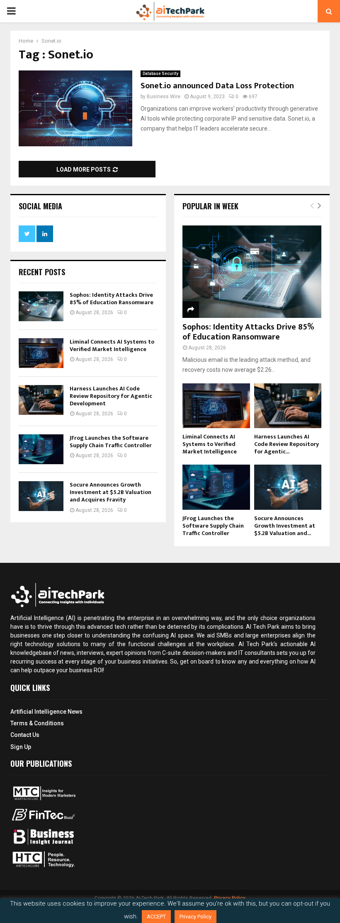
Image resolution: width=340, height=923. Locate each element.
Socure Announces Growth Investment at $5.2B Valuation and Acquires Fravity (110, 492)
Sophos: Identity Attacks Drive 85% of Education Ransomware (111, 298)
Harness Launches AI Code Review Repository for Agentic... (286, 444)
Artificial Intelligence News (46, 711)
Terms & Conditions (37, 723)
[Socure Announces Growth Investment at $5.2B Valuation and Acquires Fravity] (41, 496)
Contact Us (24, 735)
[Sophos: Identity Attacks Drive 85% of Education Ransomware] (41, 306)
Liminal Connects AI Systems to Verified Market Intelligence (112, 345)
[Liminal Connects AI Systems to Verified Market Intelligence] (41, 353)
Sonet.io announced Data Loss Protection (217, 86)
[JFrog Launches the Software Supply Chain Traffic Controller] (41, 449)
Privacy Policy (195, 916)
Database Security (160, 73)
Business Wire (163, 96)
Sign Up (20, 747)
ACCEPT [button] (156, 916)
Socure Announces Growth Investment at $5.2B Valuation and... (284, 526)
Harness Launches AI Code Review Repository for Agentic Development (111, 396)
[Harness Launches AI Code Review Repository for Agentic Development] (41, 400)
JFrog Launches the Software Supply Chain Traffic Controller (111, 441)
